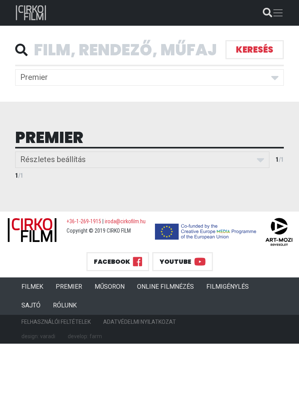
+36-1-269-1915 (84, 221)
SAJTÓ (30, 305)
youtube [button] (175, 261)
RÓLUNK (65, 305)
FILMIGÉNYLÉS (227, 286)
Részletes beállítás (53, 159)
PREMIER (72, 286)
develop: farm (85, 336)
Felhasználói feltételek (56, 322)
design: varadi (38, 336)
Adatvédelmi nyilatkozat (139, 322)
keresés (254, 50)
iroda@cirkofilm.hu (125, 221)
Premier (34, 77)
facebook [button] (112, 261)
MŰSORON (110, 286)
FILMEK (35, 286)
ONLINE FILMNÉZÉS (165, 286)
